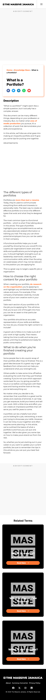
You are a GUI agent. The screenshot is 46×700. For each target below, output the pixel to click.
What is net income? (23, 649)
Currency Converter (20, 683)
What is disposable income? (23, 600)
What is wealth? (23, 553)
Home (9, 70)
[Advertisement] (23, 35)
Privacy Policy (34, 683)
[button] (8, 90)
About (8, 683)
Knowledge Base (22, 70)
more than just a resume (27, 200)
